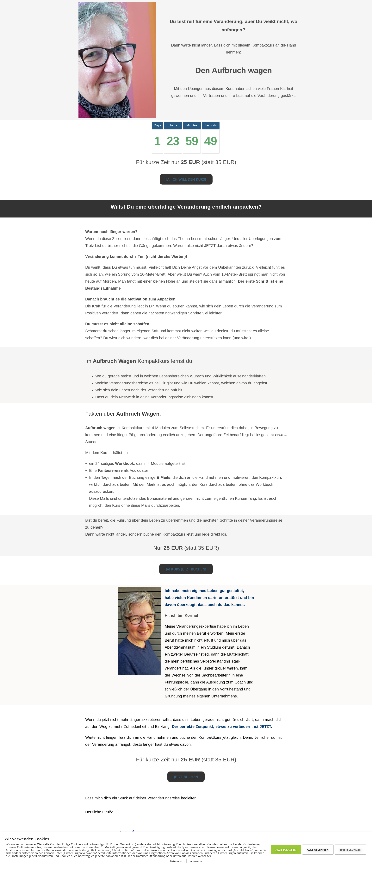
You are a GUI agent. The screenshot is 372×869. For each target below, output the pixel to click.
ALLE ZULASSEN (286, 849)
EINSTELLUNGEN (350, 849)
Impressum (195, 861)
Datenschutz (177, 861)
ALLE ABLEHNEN (318, 849)
